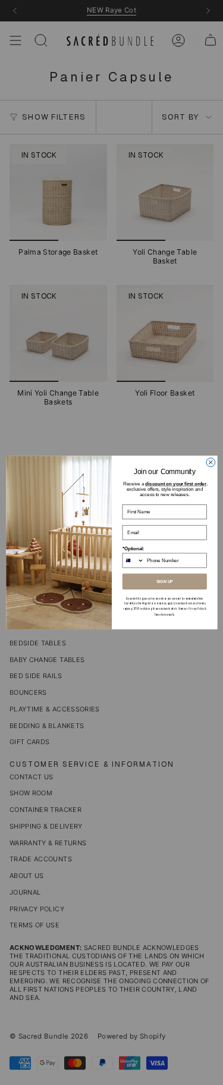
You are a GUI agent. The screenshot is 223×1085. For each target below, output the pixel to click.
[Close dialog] (210, 462)
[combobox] (133, 560)
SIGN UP (164, 581)
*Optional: (133, 548)
